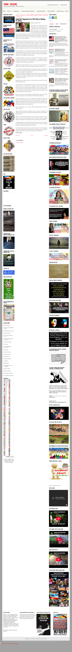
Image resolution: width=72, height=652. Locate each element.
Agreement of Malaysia (30, 14)
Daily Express (7, 356)
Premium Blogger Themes (41, 641)
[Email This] (16, 132)
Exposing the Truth (38, 14)
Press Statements (51, 11)
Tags (57, 23)
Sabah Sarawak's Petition (52, 4)
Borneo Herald (7, 368)
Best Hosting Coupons (50, 641)
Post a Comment (19, 142)
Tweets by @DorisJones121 (54, 485)
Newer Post (18, 135)
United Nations (63, 4)
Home (4, 11)
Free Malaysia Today (8, 373)
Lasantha (35, 641)
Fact (43, 14)
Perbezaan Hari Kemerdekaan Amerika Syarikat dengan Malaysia (61, 60)
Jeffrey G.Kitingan (30, 15)
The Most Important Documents (28, 11)
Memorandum (17, 11)
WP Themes (25, 641)
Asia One (6, 344)
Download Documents (41, 11)
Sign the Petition (60, 11)
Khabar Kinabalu (7, 358)
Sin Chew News (7, 352)
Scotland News (7, 333)
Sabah (44, 15)
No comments (19, 16)
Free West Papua (7, 342)
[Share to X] (19, 132)
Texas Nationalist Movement (7, 347)
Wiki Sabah (6, 363)
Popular (51, 23)
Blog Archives (63, 23)
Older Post (46, 135)
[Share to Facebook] (21, 132)
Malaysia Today (7, 371)
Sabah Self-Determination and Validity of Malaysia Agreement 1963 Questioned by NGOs (61, 79)
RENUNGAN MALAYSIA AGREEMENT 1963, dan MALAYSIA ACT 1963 (60, 50)
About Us (9, 11)
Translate (59, 31)
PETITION (58, 390)
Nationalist (35, 15)
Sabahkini (6, 361)
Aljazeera (6, 349)
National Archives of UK (9, 330)
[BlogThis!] (17, 132)
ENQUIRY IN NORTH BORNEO (61, 69)
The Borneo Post (7, 354)
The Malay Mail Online (8, 375)
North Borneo (40, 15)
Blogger (11, 462)
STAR (47, 15)
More (67, 11)
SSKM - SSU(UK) (10, 4)
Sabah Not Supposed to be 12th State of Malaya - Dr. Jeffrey (31, 20)
